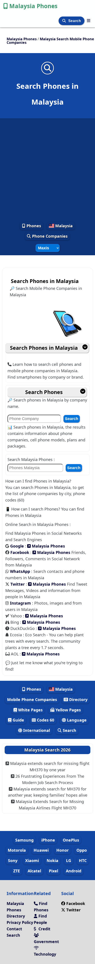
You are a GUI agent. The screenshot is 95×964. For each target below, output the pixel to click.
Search (75, 21)
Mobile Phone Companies (32, 699)
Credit (43, 928)
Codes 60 (45, 720)
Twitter (18, 584)
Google (17, 546)
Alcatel (34, 870)
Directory (77, 699)
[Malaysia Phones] (88, 20)
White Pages (30, 709)
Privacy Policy (20, 922)
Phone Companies (49, 236)
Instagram (21, 603)
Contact (14, 928)
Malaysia (63, 225)
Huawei (41, 850)
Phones (33, 225)
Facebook (20, 552)
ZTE (16, 870)
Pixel (53, 870)
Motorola (17, 850)
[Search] (64, 21)
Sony (12, 860)
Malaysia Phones (33, 6)
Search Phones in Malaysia (44, 347)
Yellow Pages (67, 709)
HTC (83, 860)
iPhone (48, 840)
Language (76, 720)
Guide (17, 720)
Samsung (24, 840)
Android (73, 870)
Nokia (52, 860)
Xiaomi (32, 860)
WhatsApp (20, 571)
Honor (62, 850)
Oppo (81, 850)
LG (68, 860)
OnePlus (71, 840)
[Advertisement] (47, 169)
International (36, 730)
